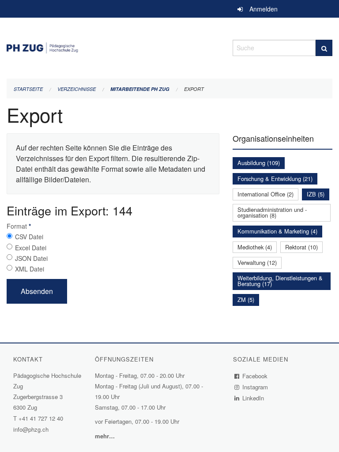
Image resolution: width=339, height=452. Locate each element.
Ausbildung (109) (258, 162)
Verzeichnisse (76, 89)
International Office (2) (265, 194)
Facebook (255, 376)
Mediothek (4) (254, 247)
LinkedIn (253, 398)
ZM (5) (245, 299)
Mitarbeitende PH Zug (140, 89)
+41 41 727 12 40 (41, 418)
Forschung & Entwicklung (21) (275, 178)
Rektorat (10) (301, 247)
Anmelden (263, 8)
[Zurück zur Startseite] (113, 46)
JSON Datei (31, 258)
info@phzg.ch (31, 429)
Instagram (255, 387)
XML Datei (29, 268)
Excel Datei (30, 247)
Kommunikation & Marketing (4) (277, 231)
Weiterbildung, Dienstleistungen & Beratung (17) (280, 281)
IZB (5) (315, 194)
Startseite (28, 89)
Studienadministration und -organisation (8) (272, 212)
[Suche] (324, 48)
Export (194, 89)
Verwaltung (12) (257, 262)
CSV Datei (29, 236)
